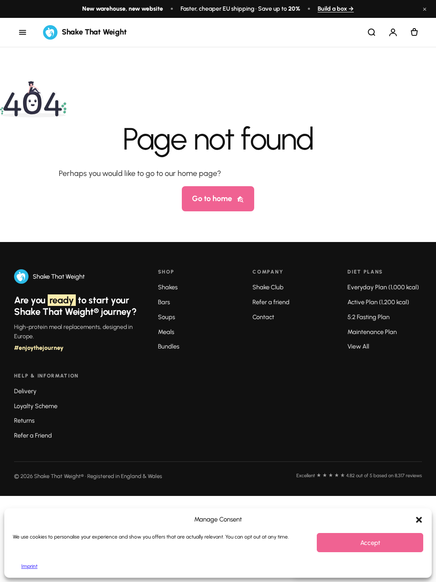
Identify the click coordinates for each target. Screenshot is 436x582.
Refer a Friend (33, 435)
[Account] (393, 32)
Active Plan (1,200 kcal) (378, 302)
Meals (166, 332)
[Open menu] (22, 32)
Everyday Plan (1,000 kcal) (383, 287)
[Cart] (414, 32)
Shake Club (268, 287)
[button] (419, 520)
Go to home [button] (212, 198)
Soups (166, 317)
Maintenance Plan (372, 332)
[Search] (371, 32)
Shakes (168, 287)
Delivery (25, 391)
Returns (24, 420)
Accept (370, 543)
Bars (164, 302)
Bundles (168, 346)
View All (358, 346)
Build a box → (336, 8)
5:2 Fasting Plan (368, 317)
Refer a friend (271, 302)
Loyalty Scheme (35, 406)
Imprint (29, 566)
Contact (263, 317)
